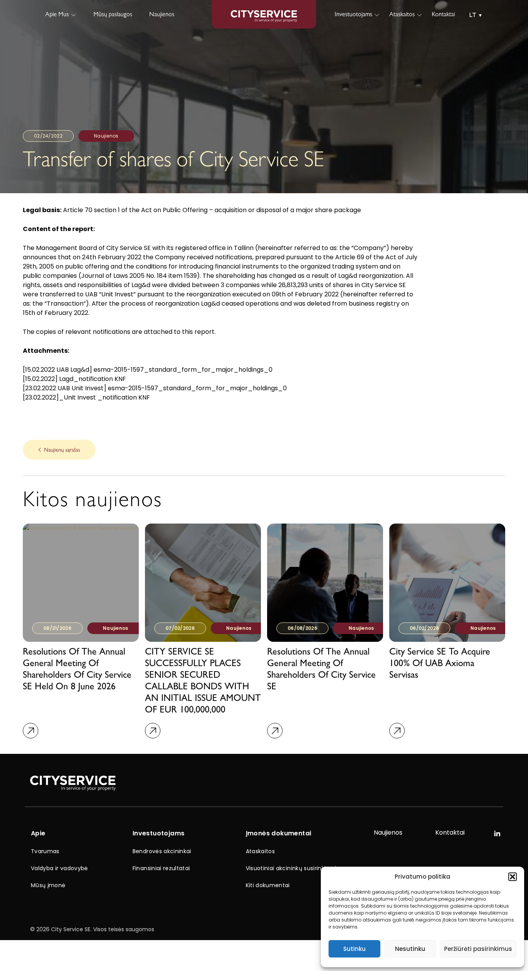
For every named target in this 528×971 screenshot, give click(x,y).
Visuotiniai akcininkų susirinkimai (291, 868)
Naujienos (161, 15)
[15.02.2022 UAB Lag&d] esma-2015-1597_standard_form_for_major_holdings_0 (148, 369)
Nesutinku (410, 949)
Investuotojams (353, 15)
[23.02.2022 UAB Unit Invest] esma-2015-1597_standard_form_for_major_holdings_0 (155, 388)
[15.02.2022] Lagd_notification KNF (74, 378)
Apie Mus (57, 15)
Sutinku (354, 949)
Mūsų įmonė (48, 885)
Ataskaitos (402, 15)
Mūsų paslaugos (113, 15)
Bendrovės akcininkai (162, 851)
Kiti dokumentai (268, 885)
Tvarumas (45, 851)
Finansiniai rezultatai (161, 868)
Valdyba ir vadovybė (59, 868)
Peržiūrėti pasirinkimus (478, 949)
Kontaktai (443, 15)
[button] (512, 877)
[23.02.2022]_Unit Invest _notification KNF (86, 397)
